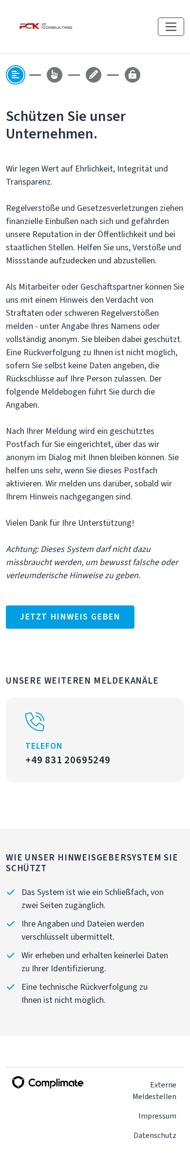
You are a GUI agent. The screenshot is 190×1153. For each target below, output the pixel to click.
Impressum (157, 1116)
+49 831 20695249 (68, 760)
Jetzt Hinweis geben (70, 616)
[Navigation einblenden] (171, 26)
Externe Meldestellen (154, 1090)
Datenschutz (154, 1135)
